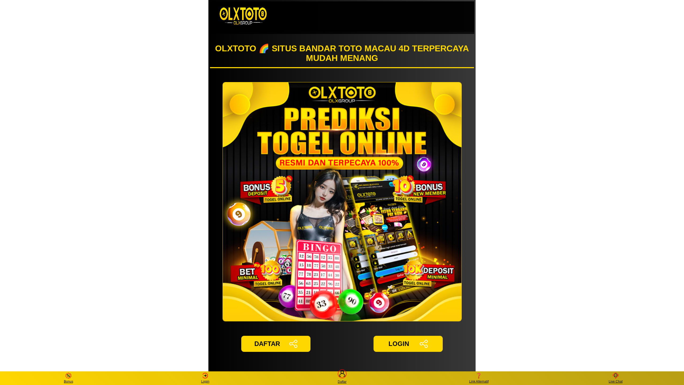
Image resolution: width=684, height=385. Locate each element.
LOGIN (398, 343)
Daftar (342, 381)
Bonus (68, 381)
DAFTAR (267, 343)
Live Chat (616, 381)
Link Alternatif (479, 381)
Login (205, 381)
